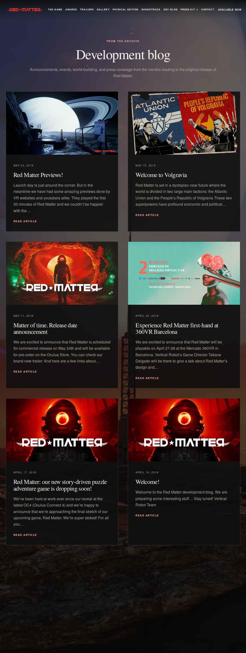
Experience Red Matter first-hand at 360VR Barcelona (176, 328)
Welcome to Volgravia (161, 175)
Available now (230, 9)
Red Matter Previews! (38, 175)
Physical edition (126, 9)
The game (55, 9)
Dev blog (171, 9)
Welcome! (147, 481)
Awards (71, 9)
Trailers (87, 9)
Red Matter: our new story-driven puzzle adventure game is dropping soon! (60, 484)
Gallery (103, 9)
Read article (25, 221)
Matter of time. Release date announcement (45, 328)
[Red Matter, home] (25, 9)
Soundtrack (150, 9)
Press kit (189, 9)
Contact (207, 9)
